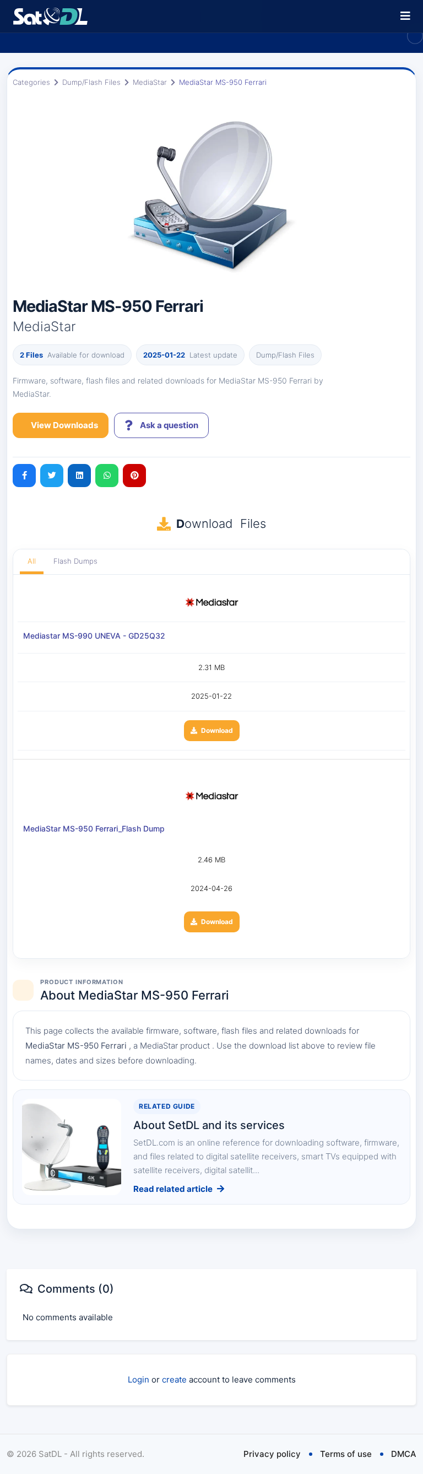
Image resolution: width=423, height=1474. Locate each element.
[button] (405, 16)
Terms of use (346, 1454)
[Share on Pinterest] (134, 475)
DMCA (403, 1454)
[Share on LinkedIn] (79, 475)
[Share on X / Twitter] (51, 475)
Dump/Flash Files (91, 82)
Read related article (173, 1189)
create (174, 1379)
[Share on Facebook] (24, 475)
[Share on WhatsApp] (106, 475)
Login (138, 1379)
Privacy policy (272, 1454)
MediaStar (150, 82)
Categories (31, 82)
